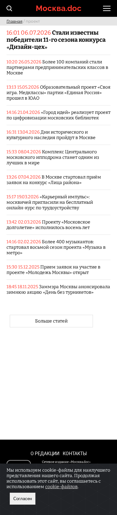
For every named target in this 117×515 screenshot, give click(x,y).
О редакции (45, 453)
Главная (14, 21)
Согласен (22, 498)
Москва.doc (59, 8)
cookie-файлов (61, 486)
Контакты (75, 453)
